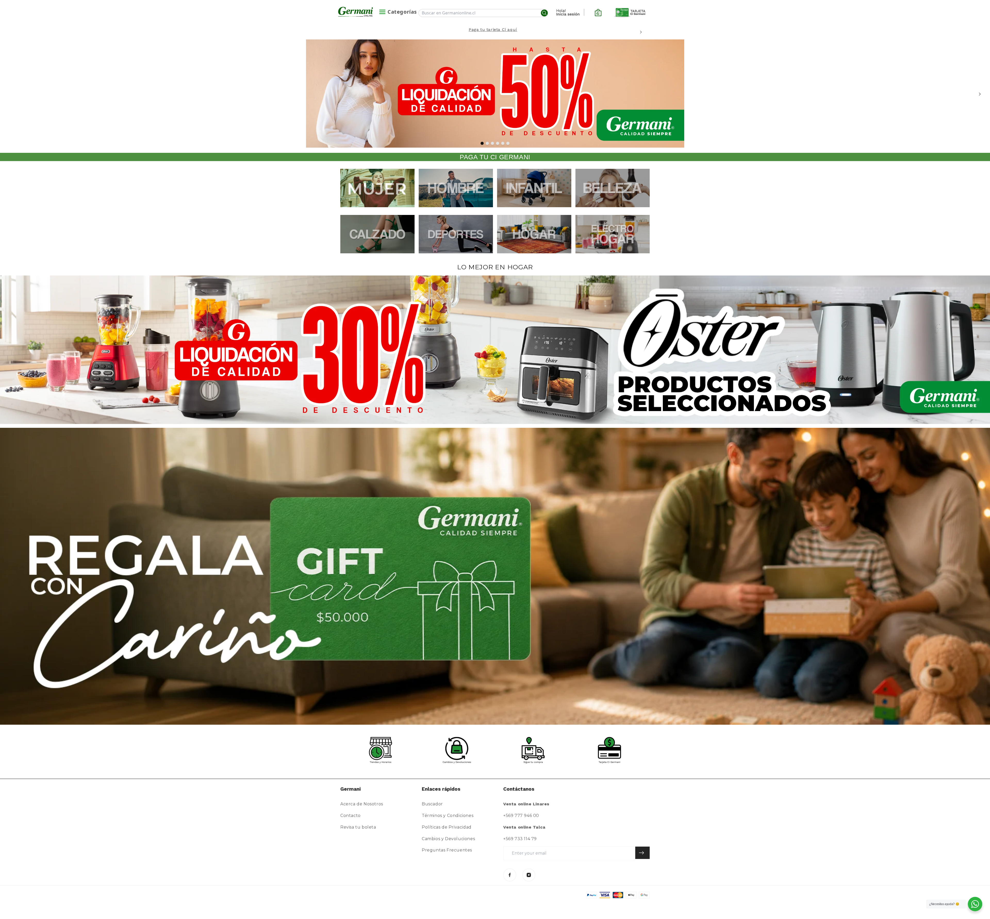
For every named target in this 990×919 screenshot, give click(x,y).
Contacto (350, 815)
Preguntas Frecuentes (447, 850)
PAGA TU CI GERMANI (495, 157)
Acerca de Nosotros (361, 803)
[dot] (482, 143)
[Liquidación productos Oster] (495, 349)
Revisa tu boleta (358, 827)
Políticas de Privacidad (447, 827)
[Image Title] (509, 874)
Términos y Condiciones (447, 815)
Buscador (432, 803)
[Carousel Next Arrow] (641, 32)
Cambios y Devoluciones (448, 838)
